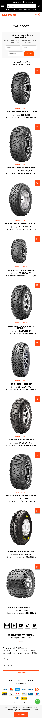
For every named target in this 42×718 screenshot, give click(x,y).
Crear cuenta (18, 2)
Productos (19, 680)
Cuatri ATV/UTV (24, 62)
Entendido (20, 715)
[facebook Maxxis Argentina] (14, 625)
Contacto (30, 680)
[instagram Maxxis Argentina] (7, 625)
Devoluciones (21, 683)
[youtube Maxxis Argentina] (20, 625)
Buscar (29, 54)
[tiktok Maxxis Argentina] (27, 625)
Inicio (13, 62)
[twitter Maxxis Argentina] (34, 625)
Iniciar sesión (29, 2)
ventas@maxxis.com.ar (27, 10)
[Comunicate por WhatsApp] (37, 701)
